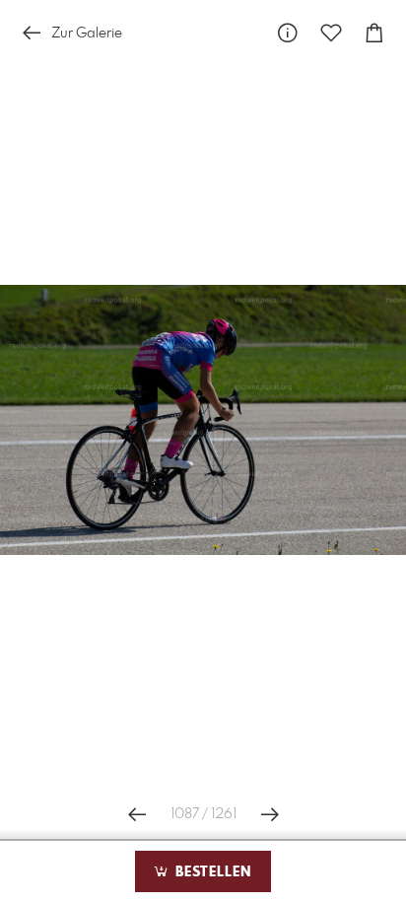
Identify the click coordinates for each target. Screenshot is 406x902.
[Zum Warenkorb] (374, 33)
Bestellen (210, 872)
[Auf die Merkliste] (331, 33)
